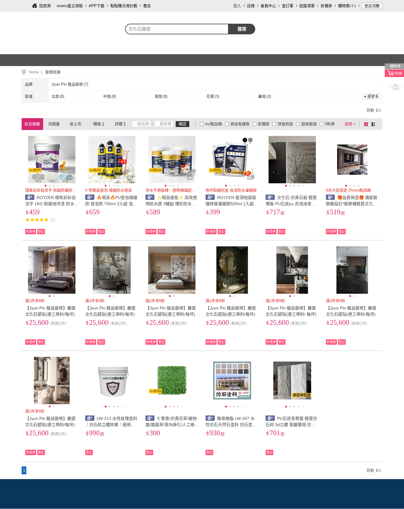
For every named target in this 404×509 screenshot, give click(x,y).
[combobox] (176, 29)
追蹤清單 (307, 6)
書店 (147, 6)
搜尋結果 (52, 72)
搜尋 (241, 28)
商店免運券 (240, 124)
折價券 (326, 6)
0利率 (330, 124)
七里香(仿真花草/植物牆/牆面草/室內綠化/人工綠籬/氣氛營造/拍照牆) (171, 424)
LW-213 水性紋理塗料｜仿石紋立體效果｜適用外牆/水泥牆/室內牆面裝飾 (111, 424)
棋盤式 (367, 124)
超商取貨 (309, 124)
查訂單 (287, 6)
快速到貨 (285, 124)
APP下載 (96, 6)
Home (34, 72)
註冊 (251, 6)
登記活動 (372, 6)
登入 (237, 6)
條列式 (374, 124)
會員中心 (268, 6)
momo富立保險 (70, 6)
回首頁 (45, 6)
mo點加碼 (213, 124)
